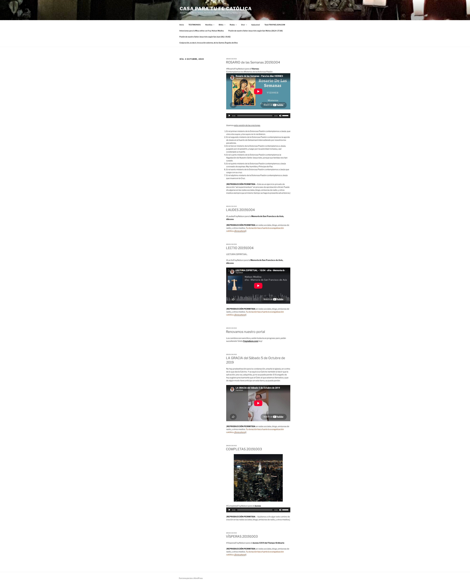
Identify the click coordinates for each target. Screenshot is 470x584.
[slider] (285, 115)
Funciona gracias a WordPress (191, 578)
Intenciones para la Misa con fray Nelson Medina (201, 31)
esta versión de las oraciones (247, 125)
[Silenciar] (280, 115)
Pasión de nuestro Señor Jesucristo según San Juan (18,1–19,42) (204, 37)
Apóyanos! (255, 25)
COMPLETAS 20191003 (244, 449)
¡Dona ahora (239, 231)
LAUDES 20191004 (240, 210)
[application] (258, 115)
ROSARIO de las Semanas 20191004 (253, 62)
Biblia (221, 25)
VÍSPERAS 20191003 (242, 536)
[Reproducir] (229, 115)
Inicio (181, 25)
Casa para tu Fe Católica (216, 8)
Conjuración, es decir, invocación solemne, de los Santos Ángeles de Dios (208, 43)
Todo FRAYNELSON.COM (274, 25)
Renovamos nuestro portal (245, 332)
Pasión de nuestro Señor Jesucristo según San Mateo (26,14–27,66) (255, 31)
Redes (232, 25)
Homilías (208, 25)
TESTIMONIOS (194, 25)
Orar (243, 25)
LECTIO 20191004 (240, 248)
